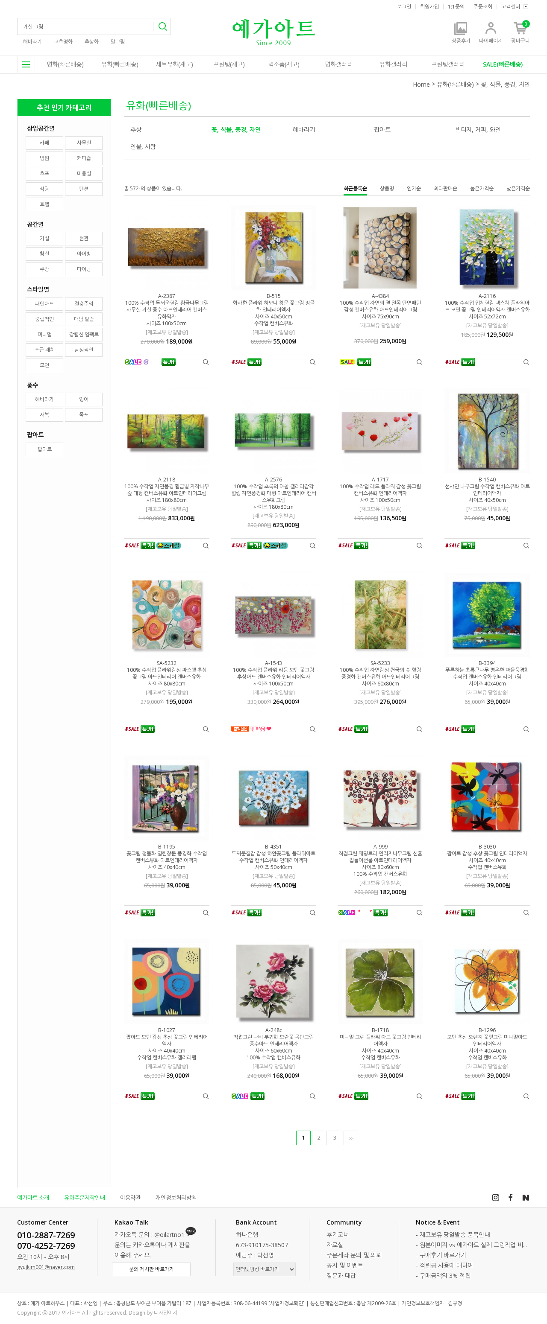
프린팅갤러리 (448, 64)
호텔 (44, 204)
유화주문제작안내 (84, 1198)
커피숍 (84, 158)
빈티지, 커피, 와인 (478, 129)
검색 (162, 26)
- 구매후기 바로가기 (441, 1255)
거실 (44, 238)
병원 (44, 158)
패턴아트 (44, 303)
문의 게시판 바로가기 (151, 1269)
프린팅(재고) (229, 64)
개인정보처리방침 (176, 1198)
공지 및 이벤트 (344, 1265)
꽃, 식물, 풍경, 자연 (505, 84)
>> (351, 1138)
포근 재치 (45, 349)
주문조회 (482, 6)
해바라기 (32, 41)
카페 (44, 142)
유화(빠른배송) (119, 64)
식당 (44, 188)
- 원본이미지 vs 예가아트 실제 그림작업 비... (471, 1245)
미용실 (84, 173)
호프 (44, 173)
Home (421, 84)
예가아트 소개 (33, 1198)
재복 (44, 414)
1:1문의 (456, 6)
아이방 (84, 253)
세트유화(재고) (174, 64)
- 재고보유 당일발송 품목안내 (453, 1235)
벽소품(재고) (284, 64)
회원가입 (429, 6)
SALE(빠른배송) (503, 64)
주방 (44, 269)
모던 (44, 365)
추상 (135, 129)
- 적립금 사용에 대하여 (444, 1265)
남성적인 (83, 349)
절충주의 (83, 303)
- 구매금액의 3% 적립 (443, 1276)
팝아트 (45, 449)
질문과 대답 (341, 1276)
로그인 (404, 6)
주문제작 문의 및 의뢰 (354, 1255)
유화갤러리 (393, 64)
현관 (83, 238)
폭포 (83, 414)
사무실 (84, 142)
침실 (44, 253)
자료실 (334, 1245)
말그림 (118, 41)
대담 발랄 (84, 319)
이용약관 (130, 1198)
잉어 (83, 399)
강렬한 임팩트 (84, 334)
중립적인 (44, 319)
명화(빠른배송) (65, 64)
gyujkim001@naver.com (46, 1267)
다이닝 (84, 269)
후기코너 (337, 1235)
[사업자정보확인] (286, 1303)
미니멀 (45, 334)
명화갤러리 (339, 64)
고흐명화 (63, 41)
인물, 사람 (143, 147)
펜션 (83, 188)
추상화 (92, 41)
